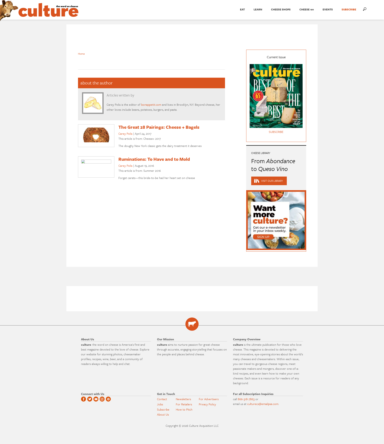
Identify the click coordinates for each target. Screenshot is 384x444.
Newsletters (183, 399)
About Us (163, 414)
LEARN (258, 9)
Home (81, 54)
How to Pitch (184, 409)
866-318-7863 (246, 399)
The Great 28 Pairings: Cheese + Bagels (158, 127)
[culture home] (48, 13)
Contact (162, 399)
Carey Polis (125, 133)
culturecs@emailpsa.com (262, 404)
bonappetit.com (151, 104)
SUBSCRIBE (349, 9)
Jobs (160, 404)
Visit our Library (272, 181)
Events (328, 9)
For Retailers (184, 404)
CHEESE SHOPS (281, 9)
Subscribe (163, 409)
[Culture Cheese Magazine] (192, 324)
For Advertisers (209, 399)
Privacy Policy (207, 404)
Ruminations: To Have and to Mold (154, 159)
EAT (242, 9)
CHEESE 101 (306, 9)
